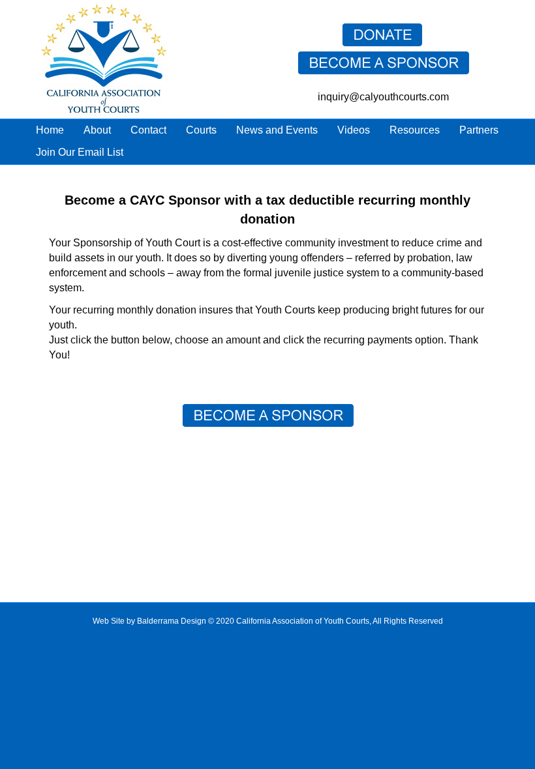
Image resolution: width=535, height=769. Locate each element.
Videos (353, 130)
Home (50, 130)
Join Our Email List (79, 152)
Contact (148, 130)
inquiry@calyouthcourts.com (383, 96)
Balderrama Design (171, 621)
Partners (478, 130)
